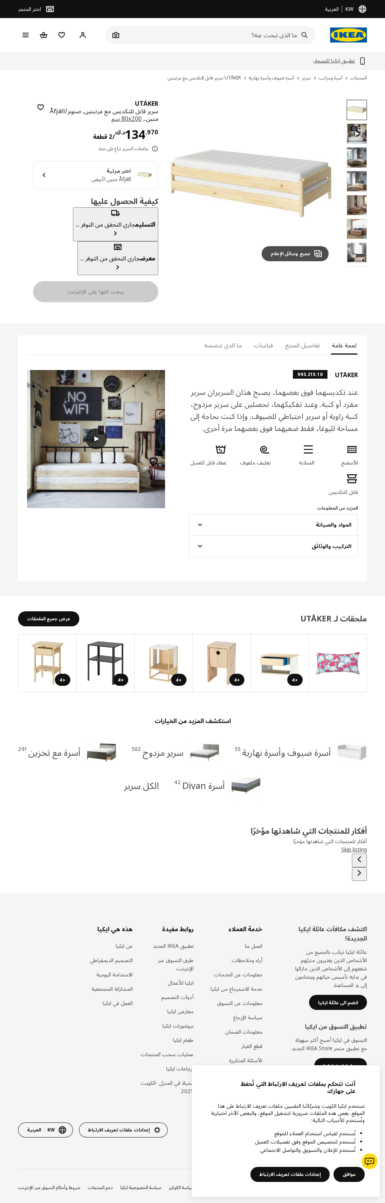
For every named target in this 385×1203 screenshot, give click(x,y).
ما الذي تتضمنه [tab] (223, 345)
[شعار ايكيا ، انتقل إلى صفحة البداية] (348, 35)
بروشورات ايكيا (178, 1025)
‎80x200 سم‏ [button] (126, 118)
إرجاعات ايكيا (180, 1068)
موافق (349, 1174)
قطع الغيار (251, 1045)
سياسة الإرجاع (247, 1017)
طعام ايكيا (183, 1039)
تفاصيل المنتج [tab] (302, 345)
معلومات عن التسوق (239, 1003)
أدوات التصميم (177, 996)
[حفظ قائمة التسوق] (40, 107)
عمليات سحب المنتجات (167, 1054)
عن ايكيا (124, 945)
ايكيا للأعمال (181, 982)
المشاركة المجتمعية (111, 988)
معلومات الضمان (243, 1031)
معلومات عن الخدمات (238, 974)
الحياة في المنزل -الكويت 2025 (167, 1087)
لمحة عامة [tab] (344, 345)
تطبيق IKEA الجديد (173, 945)
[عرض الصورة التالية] (182, 183)
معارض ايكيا (180, 1011)
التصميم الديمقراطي (111, 960)
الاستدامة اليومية (114, 974)
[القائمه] (25, 35)
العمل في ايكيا (117, 1003)
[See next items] (359, 874)
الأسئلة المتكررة (245, 1060)
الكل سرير (141, 785)
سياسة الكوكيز (181, 1187)
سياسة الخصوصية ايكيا (140, 1187)
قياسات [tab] (263, 345)
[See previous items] (359, 860)
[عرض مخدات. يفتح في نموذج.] (338, 663)
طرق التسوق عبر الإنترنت (176, 964)
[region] (251, 183)
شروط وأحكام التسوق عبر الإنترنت (49, 1187)
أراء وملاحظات (247, 960)
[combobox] (218, 35)
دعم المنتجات (100, 1187)
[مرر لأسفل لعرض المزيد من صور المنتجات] (356, 266)
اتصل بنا (253, 945)
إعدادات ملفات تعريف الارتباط (290, 1174)
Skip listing (354, 849)
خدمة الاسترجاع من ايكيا (236, 988)
